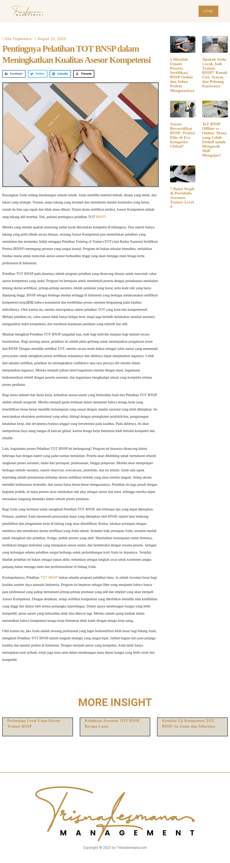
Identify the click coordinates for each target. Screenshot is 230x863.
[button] (14, 74)
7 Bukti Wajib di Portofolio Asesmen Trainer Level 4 (182, 198)
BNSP (101, 216)
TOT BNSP (49, 577)
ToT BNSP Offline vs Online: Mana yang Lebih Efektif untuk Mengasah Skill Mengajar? (214, 139)
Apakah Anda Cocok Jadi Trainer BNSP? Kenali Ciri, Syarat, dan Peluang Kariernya (214, 72)
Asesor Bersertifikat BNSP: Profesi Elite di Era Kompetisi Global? (182, 135)
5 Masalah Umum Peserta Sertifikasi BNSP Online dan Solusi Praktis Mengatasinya (182, 75)
